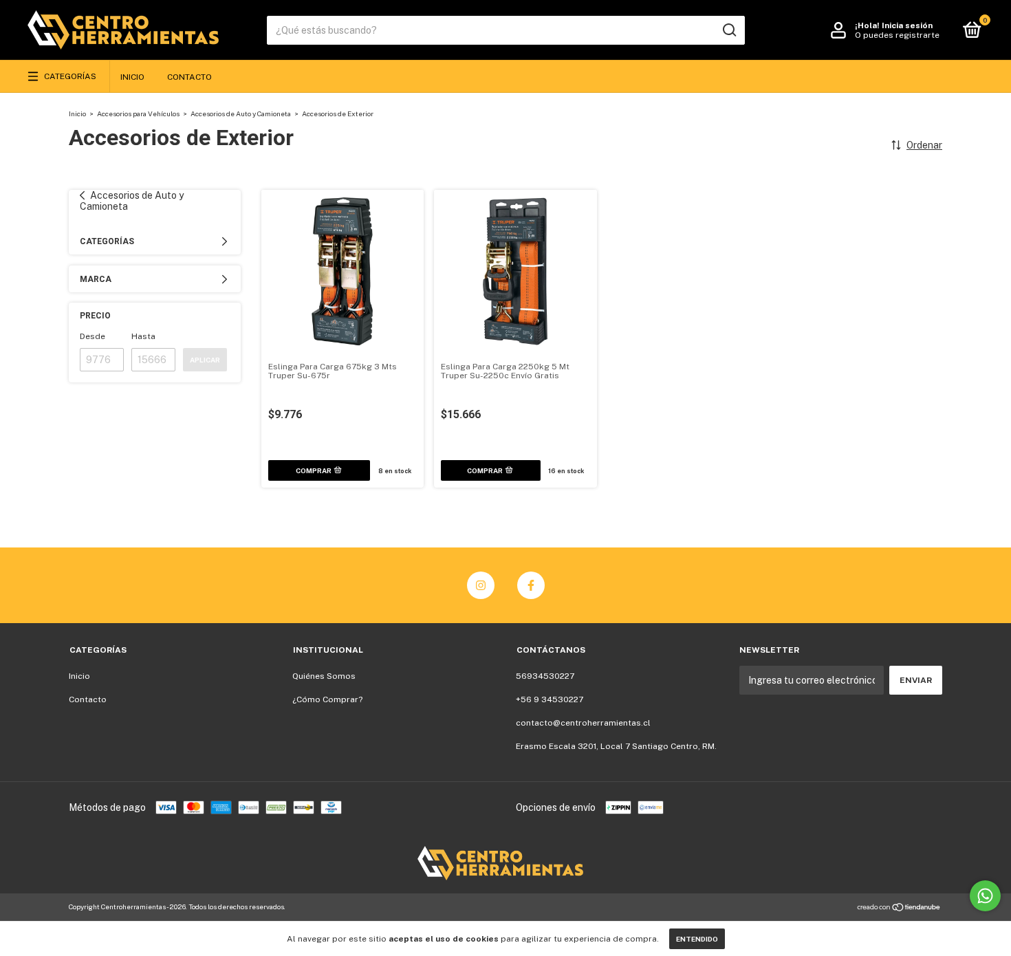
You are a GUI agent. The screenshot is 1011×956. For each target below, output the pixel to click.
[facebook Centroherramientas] (531, 585)
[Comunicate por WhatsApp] (985, 895)
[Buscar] (728, 30)
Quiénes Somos (324, 676)
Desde (92, 336)
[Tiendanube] (899, 908)
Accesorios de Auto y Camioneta (241, 113)
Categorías (70, 76)
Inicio (132, 77)
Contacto (189, 77)
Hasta (143, 336)
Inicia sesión (907, 25)
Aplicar (205, 360)
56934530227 (545, 676)
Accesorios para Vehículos (138, 113)
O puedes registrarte (897, 35)
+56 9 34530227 (549, 699)
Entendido (697, 939)
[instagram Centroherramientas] (480, 585)
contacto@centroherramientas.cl (583, 723)
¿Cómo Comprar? (327, 699)
